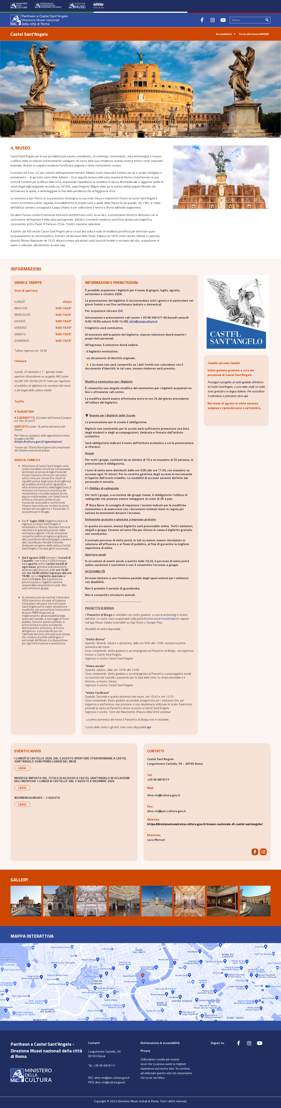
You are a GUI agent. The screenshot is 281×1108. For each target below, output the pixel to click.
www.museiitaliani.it (166, 618)
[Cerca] (267, 20)
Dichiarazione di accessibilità (159, 1043)
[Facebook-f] (202, 20)
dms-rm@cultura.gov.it (110, 1082)
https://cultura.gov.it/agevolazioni (38, 441)
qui (149, 727)
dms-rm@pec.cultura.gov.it (166, 811)
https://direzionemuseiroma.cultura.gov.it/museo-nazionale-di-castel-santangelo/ (205, 824)
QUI (120, 310)
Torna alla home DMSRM (254, 34)
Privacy (145, 1050)
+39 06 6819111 (158, 779)
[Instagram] (212, 20)
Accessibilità (224, 34)
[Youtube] (223, 20)
